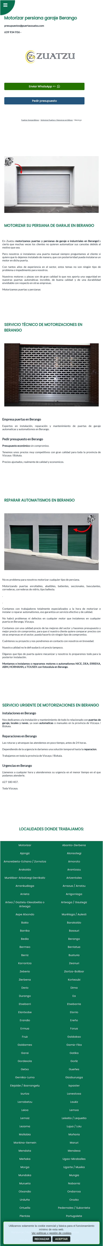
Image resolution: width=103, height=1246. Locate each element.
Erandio (25, 1020)
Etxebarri (25, 1004)
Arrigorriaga (74, 894)
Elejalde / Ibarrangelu (25, 1085)
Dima (74, 988)
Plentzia (25, 1216)
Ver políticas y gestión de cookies (51, 1233)
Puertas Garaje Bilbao (30, 120)
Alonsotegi (74, 853)
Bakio (25, 922)
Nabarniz (74, 1183)
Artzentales (74, 878)
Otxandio (25, 1191)
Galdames (25, 1045)
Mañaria (74, 1134)
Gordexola (25, 1061)
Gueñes (74, 1069)
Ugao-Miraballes (74, 1159)
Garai (25, 1053)
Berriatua (74, 947)
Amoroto (74, 861)
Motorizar (25, 845)
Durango (25, 996)
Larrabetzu (25, 1102)
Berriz (25, 955)
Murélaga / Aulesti (74, 914)
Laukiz (74, 1102)
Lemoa (74, 1110)
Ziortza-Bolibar (74, 971)
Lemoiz (25, 1118)
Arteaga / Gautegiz (74, 902)
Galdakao (74, 1037)
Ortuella (24, 1208)
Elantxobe (25, 1012)
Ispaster (74, 1085)
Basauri (74, 931)
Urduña (25, 1200)
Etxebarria (74, 1004)
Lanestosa (74, 1094)
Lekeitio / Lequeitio (74, 1118)
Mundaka (24, 1175)
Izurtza (25, 1094)
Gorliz (74, 1061)
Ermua (24, 1028)
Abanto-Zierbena (74, 845)
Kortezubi (74, 980)
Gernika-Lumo (25, 1077)
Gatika (74, 1053)
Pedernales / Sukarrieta (74, 1208)
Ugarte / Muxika (74, 1167)
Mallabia (25, 1134)
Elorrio (74, 1012)
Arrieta (24, 894)
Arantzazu (74, 869)
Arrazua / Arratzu (74, 886)
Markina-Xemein (25, 1143)
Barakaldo (74, 922)
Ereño (74, 1020)
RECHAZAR (42, 1239)
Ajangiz (25, 853)
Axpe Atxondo (25, 914)
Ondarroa (74, 1191)
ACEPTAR (61, 1239)
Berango (74, 939)
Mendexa (74, 1151)
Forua (74, 1028)
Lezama (24, 1126)
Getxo (25, 1069)
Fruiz (25, 1037)
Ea (74, 996)
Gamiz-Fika (74, 1045)
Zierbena (25, 980)
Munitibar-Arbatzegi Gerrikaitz (25, 878)
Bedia (25, 939)
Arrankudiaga (25, 886)
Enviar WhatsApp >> (42, 86)
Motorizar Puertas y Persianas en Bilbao (57, 120)
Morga (24, 1167)
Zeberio (25, 971)
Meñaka (24, 1159)
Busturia (74, 955)
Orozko (74, 1200)
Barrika (25, 931)
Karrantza (25, 963)
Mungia (74, 1175)
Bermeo (24, 947)
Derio (24, 988)
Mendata (25, 1151)
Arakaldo (25, 869)
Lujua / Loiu (74, 1126)
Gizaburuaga (74, 1077)
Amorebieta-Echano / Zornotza (25, 861)
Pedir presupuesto (44, 101)
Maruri (74, 1143)
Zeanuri (74, 963)
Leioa (24, 1110)
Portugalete (74, 1216)
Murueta (25, 1183)
